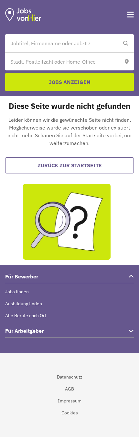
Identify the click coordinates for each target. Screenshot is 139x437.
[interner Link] (23, 14)
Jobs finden (17, 292)
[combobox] (63, 43)
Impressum (69, 401)
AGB (69, 389)
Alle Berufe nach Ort (25, 315)
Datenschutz (69, 377)
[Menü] (130, 14)
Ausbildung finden (23, 304)
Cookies (69, 413)
